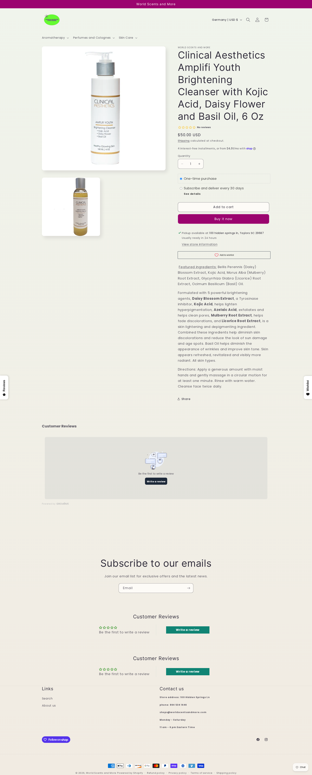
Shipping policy (226, 772)
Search (47, 698)
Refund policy (156, 772)
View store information (199, 244)
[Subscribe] (188, 588)
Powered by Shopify (130, 772)
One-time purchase (200, 178)
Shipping (184, 141)
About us (49, 705)
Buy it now (223, 219)
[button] (55, 37)
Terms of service (202, 772)
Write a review (188, 630)
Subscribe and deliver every (207, 188)
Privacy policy (178, 772)
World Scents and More (101, 772)
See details (192, 194)
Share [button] (185, 399)
